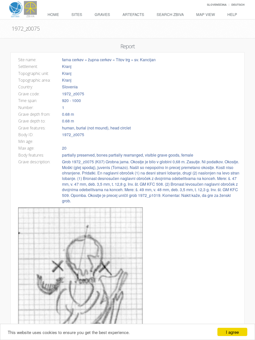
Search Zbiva (170, 14)
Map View (205, 14)
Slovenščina (217, 4)
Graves (102, 14)
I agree (232, 332)
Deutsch (238, 4)
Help (232, 14)
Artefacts (133, 14)
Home (53, 14)
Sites (76, 14)
